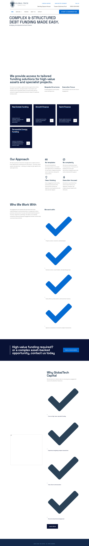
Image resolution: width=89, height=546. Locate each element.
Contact (40, 11)
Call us (77, 3)
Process (26, 11)
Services (18, 11)
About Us (33, 11)
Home (12, 11)
